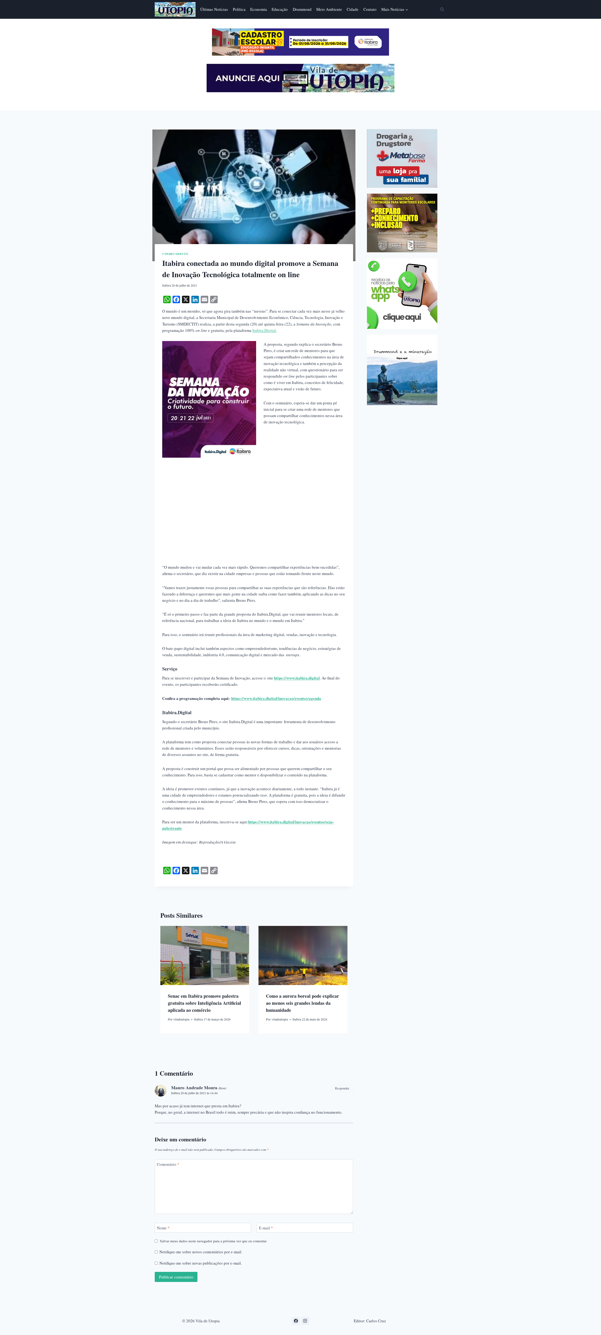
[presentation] (204, 955)
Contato (370, 9)
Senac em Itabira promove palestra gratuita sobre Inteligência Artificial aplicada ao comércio (204, 1003)
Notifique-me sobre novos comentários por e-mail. (200, 1251)
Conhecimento (175, 254)
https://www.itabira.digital (297, 678)
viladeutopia (181, 1019)
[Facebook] (296, 1321)
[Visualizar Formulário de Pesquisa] (442, 9)
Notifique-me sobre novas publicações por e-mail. (200, 1263)
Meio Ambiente (329, 9)
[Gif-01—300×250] (402, 158)
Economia (258, 9)
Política (239, 9)
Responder (342, 1088)
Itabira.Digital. (264, 330)
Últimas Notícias (214, 9)
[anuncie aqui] (300, 91)
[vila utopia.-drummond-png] (402, 370)
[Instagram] (305, 1321)
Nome (163, 1228)
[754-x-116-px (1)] (300, 54)
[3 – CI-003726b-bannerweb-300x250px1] (402, 223)
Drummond (302, 9)
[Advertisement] (254, 490)
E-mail (266, 1228)
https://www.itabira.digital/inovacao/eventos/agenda (276, 698)
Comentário (168, 1164)
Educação (280, 9)
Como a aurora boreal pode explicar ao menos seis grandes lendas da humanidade (302, 1003)
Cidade (352, 9)
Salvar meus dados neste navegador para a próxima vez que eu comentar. (213, 1241)
